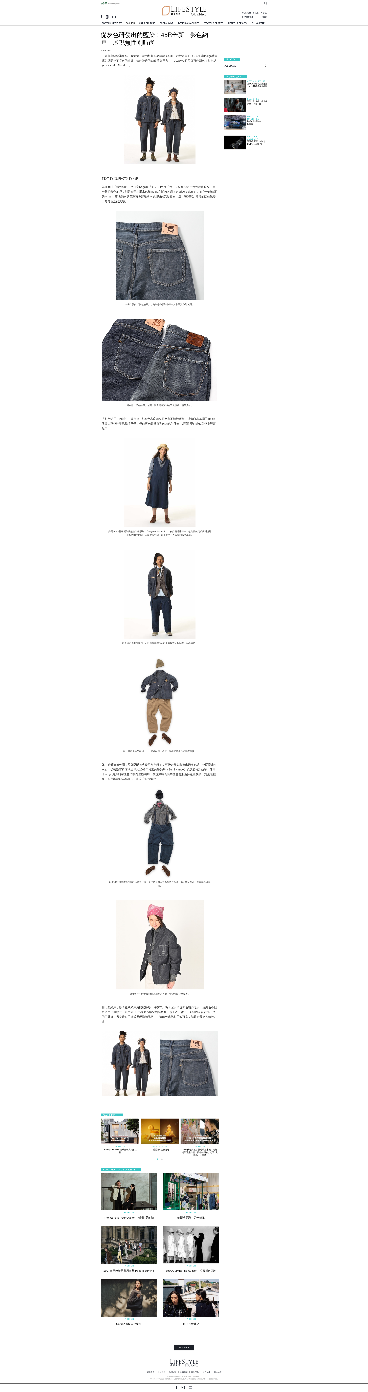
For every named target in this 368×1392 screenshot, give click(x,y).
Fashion (120, 1146)
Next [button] (216, 1130)
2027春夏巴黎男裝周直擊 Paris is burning (128, 1270)
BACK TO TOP (184, 1347)
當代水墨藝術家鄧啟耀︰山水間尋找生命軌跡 (257, 85)
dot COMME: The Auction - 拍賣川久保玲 (191, 1270)
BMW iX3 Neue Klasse (254, 122)
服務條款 (162, 1372)
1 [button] (157, 1159)
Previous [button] (102, 1130)
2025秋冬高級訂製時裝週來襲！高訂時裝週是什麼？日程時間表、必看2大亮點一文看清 (200, 1152)
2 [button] (162, 1159)
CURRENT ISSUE (250, 12)
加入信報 (206, 1372)
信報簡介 (150, 1372)
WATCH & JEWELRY (112, 23)
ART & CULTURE (147, 23)
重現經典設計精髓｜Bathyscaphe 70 (256, 142)
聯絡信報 (218, 1372)
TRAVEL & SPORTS (213, 23)
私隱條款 (173, 1372)
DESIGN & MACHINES (188, 23)
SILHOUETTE (258, 23)
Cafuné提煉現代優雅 (129, 1324)
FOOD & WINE (166, 23)
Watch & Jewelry (252, 137)
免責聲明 (184, 1372)
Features (253, 98)
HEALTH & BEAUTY (237, 23)
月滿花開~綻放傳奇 (160, 1149)
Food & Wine (160, 1146)
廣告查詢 (195, 1372)
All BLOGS (230, 65)
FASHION (130, 23)
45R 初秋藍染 (190, 1324)
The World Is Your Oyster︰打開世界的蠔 (129, 1217)
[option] (120, 1136)
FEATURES (247, 17)
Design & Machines (253, 117)
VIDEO (264, 12)
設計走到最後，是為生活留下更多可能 (257, 102)
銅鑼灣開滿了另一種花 (191, 1217)
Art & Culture (256, 81)
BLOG (264, 17)
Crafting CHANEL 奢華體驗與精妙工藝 (120, 1151)
